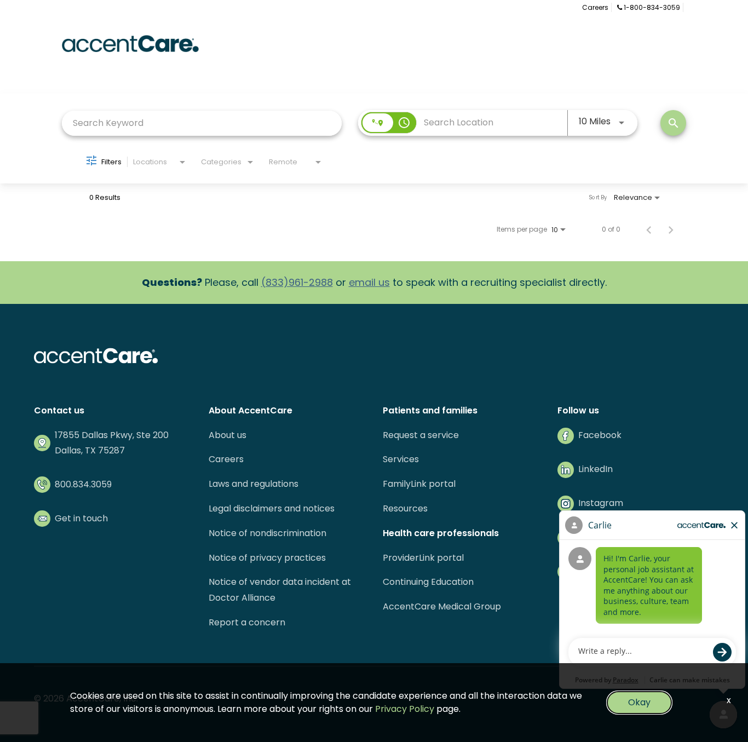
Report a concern (247, 622)
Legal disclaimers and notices (272, 508)
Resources (405, 508)
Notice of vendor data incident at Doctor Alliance (280, 590)
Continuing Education (428, 582)
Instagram (600, 503)
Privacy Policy (404, 709)
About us (227, 435)
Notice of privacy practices (267, 557)
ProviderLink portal (423, 557)
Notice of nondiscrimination (267, 533)
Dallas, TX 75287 (90, 450)
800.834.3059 (83, 484)
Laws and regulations (253, 484)
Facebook (600, 435)
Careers (595, 7)
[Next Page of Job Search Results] (671, 229)
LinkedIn (595, 469)
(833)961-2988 (297, 282)
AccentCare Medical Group (442, 606)
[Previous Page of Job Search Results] (649, 229)
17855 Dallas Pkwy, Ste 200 (112, 435)
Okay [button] (639, 702)
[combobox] (202, 123)
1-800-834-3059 (651, 7)
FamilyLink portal (419, 484)
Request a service (421, 435)
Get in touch (81, 518)
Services (401, 459)
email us (369, 282)
